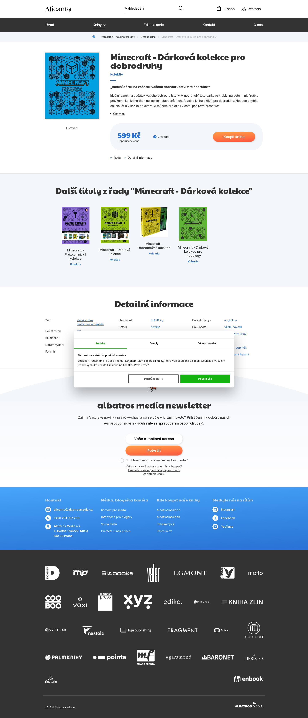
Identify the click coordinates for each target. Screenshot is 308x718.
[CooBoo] (53, 602)
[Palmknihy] (63, 657)
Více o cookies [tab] (207, 343)
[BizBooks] (117, 573)
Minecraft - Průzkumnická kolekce (75, 254)
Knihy (98, 25)
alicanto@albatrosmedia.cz (73, 509)
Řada (117, 157)
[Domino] (52, 573)
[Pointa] (109, 657)
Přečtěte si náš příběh (115, 531)
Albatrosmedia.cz (168, 510)
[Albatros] (227, 573)
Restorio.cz (164, 531)
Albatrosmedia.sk (168, 517)
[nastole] (93, 630)
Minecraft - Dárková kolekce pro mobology (193, 251)
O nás (258, 25)
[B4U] (135, 630)
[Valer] (153, 573)
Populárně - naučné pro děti (118, 36)
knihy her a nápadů (90, 324)
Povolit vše (205, 378)
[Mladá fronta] (146, 657)
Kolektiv (116, 74)
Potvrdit (154, 450)
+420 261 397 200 (66, 518)
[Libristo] (254, 657)
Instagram (228, 509)
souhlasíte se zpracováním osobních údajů (170, 423)
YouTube (227, 526)
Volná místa (109, 524)
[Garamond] (178, 657)
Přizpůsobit (151, 378)
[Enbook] (248, 679)
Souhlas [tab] (100, 343)
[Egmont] (190, 573)
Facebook (228, 518)
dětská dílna (85, 320)
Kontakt (208, 25)
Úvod (49, 25)
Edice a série (154, 25)
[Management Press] (80, 573)
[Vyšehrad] (55, 630)
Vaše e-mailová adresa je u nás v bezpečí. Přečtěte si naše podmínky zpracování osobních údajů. (154, 470)
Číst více (119, 114)
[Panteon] (254, 630)
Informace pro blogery (116, 517)
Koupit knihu (234, 137)
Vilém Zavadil (233, 327)
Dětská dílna (148, 36)
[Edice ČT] (221, 630)
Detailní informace (140, 157)
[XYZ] (138, 602)
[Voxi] (79, 602)
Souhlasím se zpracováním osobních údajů (157, 460)
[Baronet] (218, 657)
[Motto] (255, 573)
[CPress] (202, 602)
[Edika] (172, 602)
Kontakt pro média (113, 510)
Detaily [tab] (154, 343)
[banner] (65, 9)
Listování (72, 128)
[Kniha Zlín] (242, 602)
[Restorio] (51, 679)
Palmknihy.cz (165, 524)
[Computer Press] (105, 602)
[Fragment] (182, 630)
